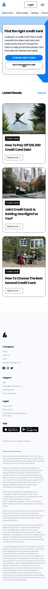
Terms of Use (7, 406)
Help (4, 382)
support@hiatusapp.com (12, 386)
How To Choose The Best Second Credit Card (24, 280)
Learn (5, 359)
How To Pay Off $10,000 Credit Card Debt (23, 147)
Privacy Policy (8, 410)
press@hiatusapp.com (11, 362)
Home (5, 351)
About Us (6, 355)
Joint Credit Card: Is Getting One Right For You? (22, 214)
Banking (34, 13)
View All (41, 92)
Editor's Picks (7, 13)
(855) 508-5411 (8, 390)
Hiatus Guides (22, 13)
